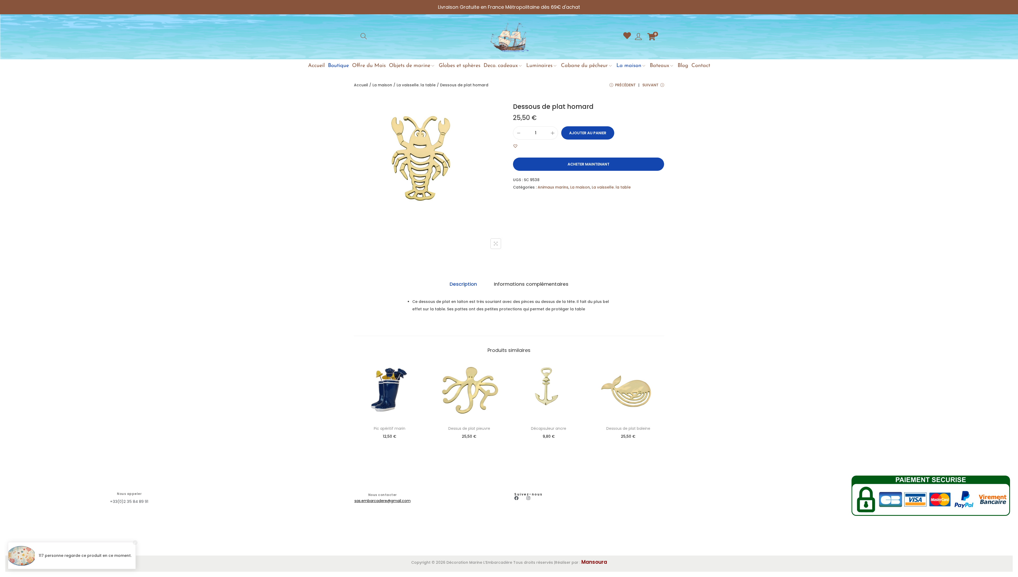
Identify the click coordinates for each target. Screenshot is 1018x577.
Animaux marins (553, 187)
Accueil (361, 85)
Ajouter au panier (587, 133)
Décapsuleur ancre (548, 428)
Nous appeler (129, 493)
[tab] (463, 284)
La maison (382, 85)
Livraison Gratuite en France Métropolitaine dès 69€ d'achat (509, 7)
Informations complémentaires (531, 284)
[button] (515, 146)
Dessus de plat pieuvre (469, 428)
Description (463, 284)
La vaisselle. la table (416, 85)
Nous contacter (382, 495)
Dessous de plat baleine (628, 428)
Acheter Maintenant (588, 164)
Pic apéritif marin (389, 428)
